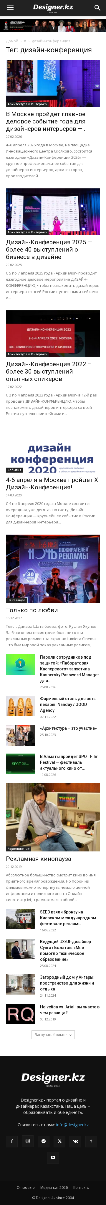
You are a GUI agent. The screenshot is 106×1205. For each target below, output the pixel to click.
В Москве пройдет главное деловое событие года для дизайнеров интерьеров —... (46, 121)
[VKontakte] (75, 1141)
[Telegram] (43, 1141)
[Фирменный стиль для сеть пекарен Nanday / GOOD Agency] (20, 706)
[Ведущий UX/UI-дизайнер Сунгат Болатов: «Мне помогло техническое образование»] (20, 949)
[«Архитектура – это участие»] (20, 735)
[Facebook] (12, 1141)
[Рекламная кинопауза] (53, 817)
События (14, 470)
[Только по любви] (53, 569)
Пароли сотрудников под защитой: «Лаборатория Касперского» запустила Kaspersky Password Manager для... (69, 669)
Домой (12, 41)
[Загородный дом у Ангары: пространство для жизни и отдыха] (20, 984)
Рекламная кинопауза (38, 858)
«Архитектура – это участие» (68, 728)
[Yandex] (91, 1141)
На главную (16, 600)
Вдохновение (18, 849)
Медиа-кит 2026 (54, 1187)
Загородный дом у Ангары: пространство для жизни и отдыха (67, 983)
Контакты (81, 1187)
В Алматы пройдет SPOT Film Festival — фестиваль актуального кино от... (69, 762)
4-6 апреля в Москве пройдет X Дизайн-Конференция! (52, 483)
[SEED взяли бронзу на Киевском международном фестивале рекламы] (20, 919)
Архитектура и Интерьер (27, 104)
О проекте (26, 1187)
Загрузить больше (51, 1034)
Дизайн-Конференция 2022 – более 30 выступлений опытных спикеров (49, 371)
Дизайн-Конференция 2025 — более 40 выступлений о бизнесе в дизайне (49, 249)
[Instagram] (28, 1141)
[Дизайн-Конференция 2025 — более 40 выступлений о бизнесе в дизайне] (53, 211)
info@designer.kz (72, 1124)
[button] (10, 8)
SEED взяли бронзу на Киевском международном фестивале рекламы (68, 918)
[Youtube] (53, 1158)
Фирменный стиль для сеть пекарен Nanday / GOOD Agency (68, 704)
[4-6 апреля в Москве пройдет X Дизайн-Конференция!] (53, 449)
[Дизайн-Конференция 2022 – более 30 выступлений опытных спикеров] (53, 333)
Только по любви (32, 610)
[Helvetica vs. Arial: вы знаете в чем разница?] (20, 1014)
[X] (59, 1141)
